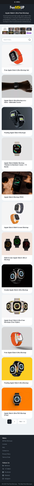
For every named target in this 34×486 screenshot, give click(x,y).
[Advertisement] (18, 428)
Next (21, 421)
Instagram (7, 478)
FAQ (3, 447)
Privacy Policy (6, 454)
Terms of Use (6, 457)
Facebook (8, 472)
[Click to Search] (29, 39)
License (4, 444)
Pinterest (7, 475)
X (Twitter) (8, 469)
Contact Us (5, 450)
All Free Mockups (7, 441)
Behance (7, 465)
